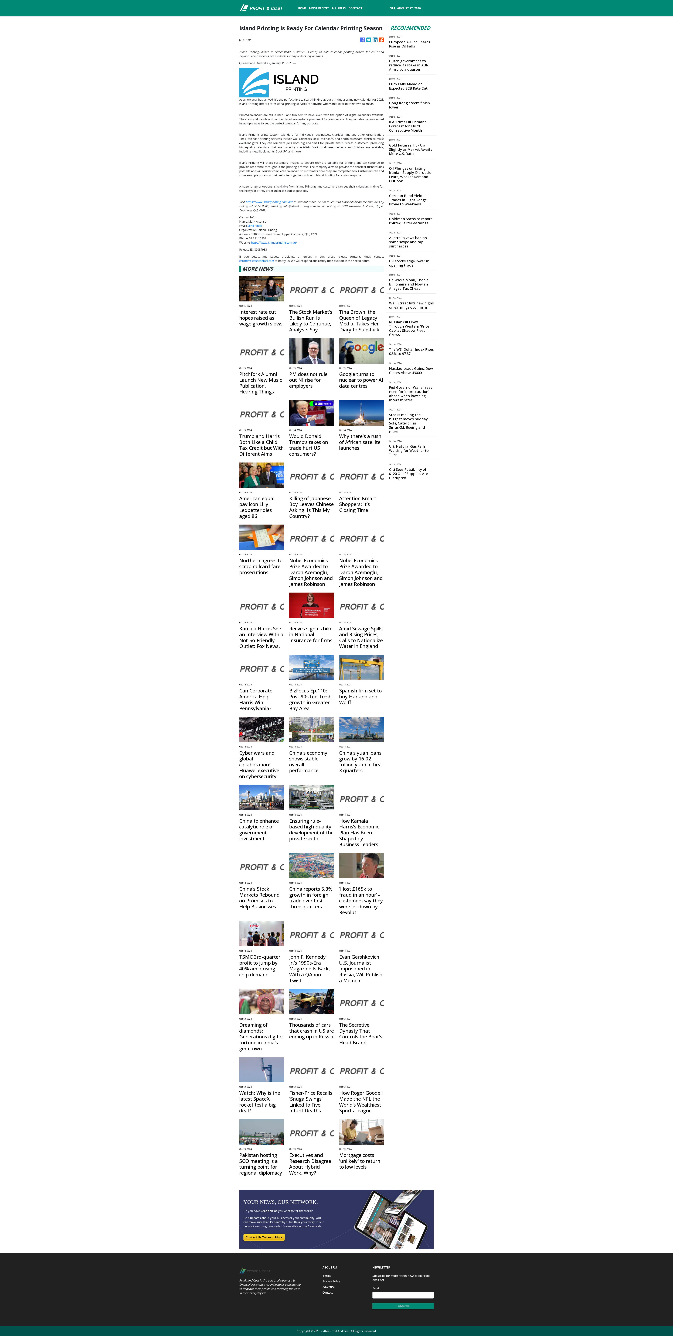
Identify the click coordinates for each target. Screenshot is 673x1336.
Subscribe (403, 1306)
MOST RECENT (319, 8)
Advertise (328, 1287)
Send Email (254, 226)
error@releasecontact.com (256, 261)
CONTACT (355, 8)
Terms (326, 1276)
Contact (327, 1292)
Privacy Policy (331, 1281)
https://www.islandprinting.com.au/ (274, 242)
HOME (302, 8)
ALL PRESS (339, 8)
